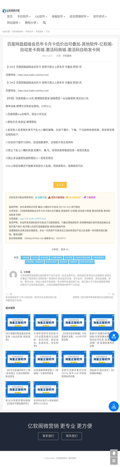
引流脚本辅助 (56, 258)
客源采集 (44, 258)
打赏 (61, 185)
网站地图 (72, 458)
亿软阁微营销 (11, 11)
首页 (10, 16)
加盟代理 (41, 197)
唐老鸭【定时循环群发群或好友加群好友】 (93, 297)
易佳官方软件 (51, 262)
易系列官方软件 (86, 262)
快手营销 (68, 258)
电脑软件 (57, 16)
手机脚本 (39, 32)
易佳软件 (63, 262)
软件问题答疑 (57, 197)
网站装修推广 (75, 197)
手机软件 (23, 16)
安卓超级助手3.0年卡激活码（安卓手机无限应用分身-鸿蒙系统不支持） (31, 299)
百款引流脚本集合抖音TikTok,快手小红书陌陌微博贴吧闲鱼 (74, 373)
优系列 (35, 258)
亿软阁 (27, 272)
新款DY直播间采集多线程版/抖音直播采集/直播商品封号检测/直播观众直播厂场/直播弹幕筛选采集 (102, 339)
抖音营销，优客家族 (34, 262)
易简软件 (74, 262)
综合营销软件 (78, 16)
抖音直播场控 (98, 258)
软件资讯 (99, 16)
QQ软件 (40, 16)
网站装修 (12, 22)
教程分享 (30, 22)
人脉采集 (25, 258)
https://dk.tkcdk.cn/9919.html (33, 219)
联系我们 (48, 436)
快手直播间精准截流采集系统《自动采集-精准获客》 (18, 336)
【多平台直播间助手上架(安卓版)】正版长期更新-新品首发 (18, 373)
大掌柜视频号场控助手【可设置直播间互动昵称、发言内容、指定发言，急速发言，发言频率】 (46, 339)
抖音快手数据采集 (82, 258)
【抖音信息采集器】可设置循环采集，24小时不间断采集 (74, 336)
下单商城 (90, 197)
